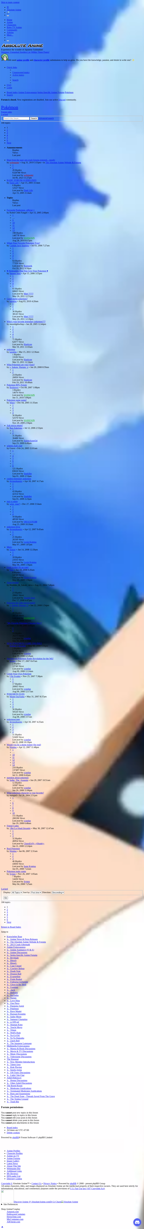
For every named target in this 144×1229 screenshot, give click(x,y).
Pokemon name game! (17, 400)
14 (13, 765)
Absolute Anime (14, 10)
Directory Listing (14, 1178)
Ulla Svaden (15, 676)
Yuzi (11, 570)
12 (13, 228)
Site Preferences (11, 1204)
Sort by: (27, 892)
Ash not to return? (15, 425)
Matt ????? (28, 294)
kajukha (13, 301)
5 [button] (7, 138)
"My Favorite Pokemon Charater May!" (24, 623)
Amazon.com (13, 1211)
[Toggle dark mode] (8, 15)
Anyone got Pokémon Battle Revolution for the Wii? (30, 658)
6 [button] (7, 140)
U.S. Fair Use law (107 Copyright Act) (87, 1188)
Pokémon (9, 107)
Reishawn (14, 387)
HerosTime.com (14, 1216)
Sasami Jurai (15, 273)
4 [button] (7, 135)
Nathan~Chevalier (18, 646)
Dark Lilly (14, 183)
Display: (7, 892)
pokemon (11, 349)
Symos (13, 661)
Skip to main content (10, 2)
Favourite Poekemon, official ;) (20, 210)
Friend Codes (13, 826)
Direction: (47, 892)
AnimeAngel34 (30, 440)
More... (10, 35)
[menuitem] (20, 72)
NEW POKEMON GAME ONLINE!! (24, 643)
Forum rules (6, 112)
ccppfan (27, 638)
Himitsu (13, 747)
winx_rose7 (15, 504)
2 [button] (7, 130)
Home (9, 20)
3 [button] (7, 132)
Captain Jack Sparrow (19, 245)
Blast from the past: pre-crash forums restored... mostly (31, 160)
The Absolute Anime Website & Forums (63, 162)
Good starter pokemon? (17, 299)
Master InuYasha (17, 696)
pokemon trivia (13, 527)
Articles (10, 32)
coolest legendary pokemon (19, 478)
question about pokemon (18, 777)
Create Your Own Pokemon (19, 674)
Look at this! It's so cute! (18, 567)
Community (12, 30)
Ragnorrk (28, 266)
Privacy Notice (50, 1183)
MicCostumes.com (15, 1219)
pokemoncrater (13, 719)
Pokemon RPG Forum (17, 385)
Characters (11, 25)
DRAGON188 (30, 522)
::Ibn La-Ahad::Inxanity (20, 828)
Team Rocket (13, 582)
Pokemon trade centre (16, 871)
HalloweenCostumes (16, 1214)
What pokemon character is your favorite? (25, 793)
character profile (42, 60)
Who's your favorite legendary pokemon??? (26, 321)
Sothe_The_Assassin (19, 780)
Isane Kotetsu (30, 866)
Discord (62, 100)
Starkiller (28, 473)
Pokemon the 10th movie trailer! (21, 603)
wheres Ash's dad (14, 446)
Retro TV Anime (14, 27)
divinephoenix (16, 481)
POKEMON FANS (15, 694)
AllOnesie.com (13, 1222)
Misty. (9, 547)
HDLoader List (13, 1176)
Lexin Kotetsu (30, 542)
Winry (12, 402)
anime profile (23, 60)
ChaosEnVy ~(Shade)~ (34, 843)
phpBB (15, 1137)
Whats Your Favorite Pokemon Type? (23, 243)
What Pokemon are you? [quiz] (20, 364)
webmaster (14, 162)
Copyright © (6, 1183)
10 (13, 223)
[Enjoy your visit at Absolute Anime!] (22, 47)
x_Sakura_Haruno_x (19, 367)
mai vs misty (12, 501)
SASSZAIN (29, 238)
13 (13, 230)
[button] (9, 143)
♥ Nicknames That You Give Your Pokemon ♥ (27, 271)
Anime (10, 22)
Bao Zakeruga (16, 428)
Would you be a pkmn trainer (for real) (24, 745)
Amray (12, 549)
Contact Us (36, 1183)
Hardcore (28, 344)
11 (13, 225)
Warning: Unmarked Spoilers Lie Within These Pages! (25, 52)
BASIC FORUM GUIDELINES (21, 180)
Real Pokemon (13, 848)
